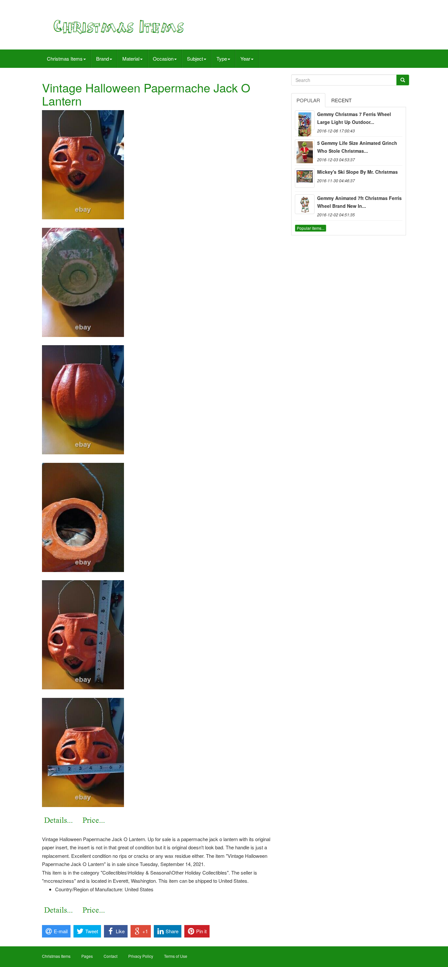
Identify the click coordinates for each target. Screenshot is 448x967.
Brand (102, 58)
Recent (341, 100)
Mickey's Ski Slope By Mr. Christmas (357, 171)
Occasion (163, 58)
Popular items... (310, 228)
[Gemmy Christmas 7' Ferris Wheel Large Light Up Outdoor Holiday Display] (305, 120)
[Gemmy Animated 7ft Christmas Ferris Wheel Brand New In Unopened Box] (305, 204)
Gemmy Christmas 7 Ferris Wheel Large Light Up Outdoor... (354, 118)
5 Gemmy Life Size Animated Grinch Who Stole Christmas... (357, 147)
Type (221, 58)
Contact (110, 956)
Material (130, 58)
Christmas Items (65, 58)
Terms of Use (175, 956)
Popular (308, 100)
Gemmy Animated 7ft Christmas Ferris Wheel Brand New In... (359, 202)
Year (245, 58)
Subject (195, 58)
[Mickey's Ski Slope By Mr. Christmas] (305, 178)
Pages (87, 956)
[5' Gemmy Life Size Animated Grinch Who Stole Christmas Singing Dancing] (305, 149)
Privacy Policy (140, 956)
